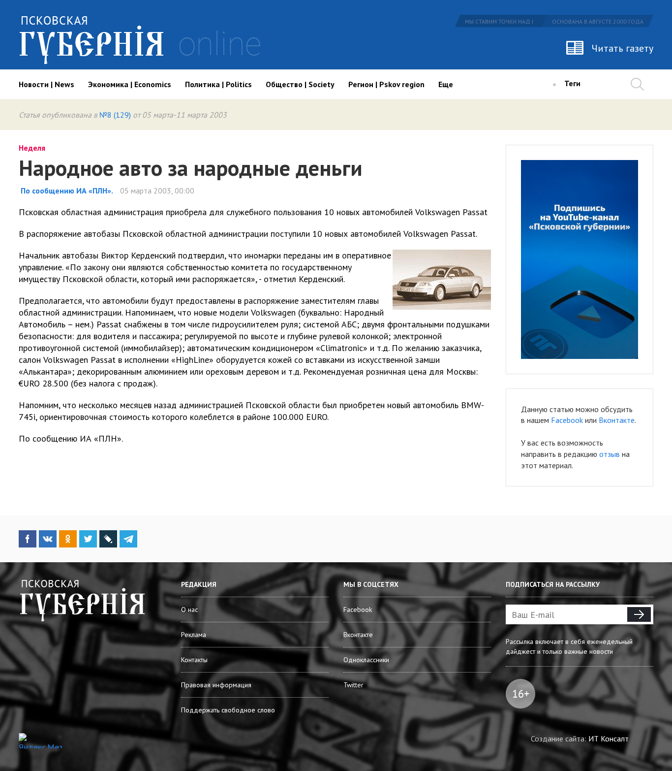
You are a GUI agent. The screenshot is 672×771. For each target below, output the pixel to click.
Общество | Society (300, 84)
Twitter (353, 684)
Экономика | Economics (129, 84)
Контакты (194, 659)
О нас (189, 609)
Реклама (193, 634)
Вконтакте (617, 420)
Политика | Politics (218, 84)
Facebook (567, 420)
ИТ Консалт (608, 738)
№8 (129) (115, 115)
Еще (445, 84)
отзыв (609, 454)
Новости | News (46, 84)
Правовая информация (216, 684)
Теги (572, 83)
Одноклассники (366, 659)
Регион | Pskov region (386, 84)
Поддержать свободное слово (228, 710)
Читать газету (622, 48)
